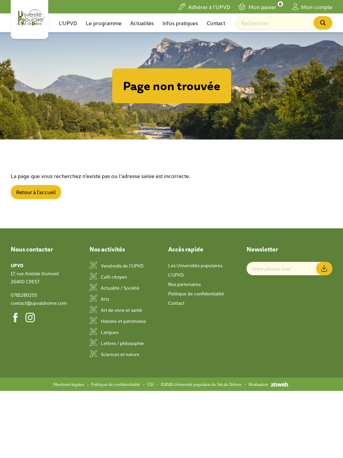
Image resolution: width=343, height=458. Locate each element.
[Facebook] (15, 317)
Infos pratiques (180, 22)
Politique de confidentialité (196, 293)
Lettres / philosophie (122, 343)
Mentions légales (68, 384)
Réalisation (258, 384)
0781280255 (24, 294)
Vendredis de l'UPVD (122, 265)
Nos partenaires (184, 284)
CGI (150, 384)
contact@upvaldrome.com (39, 302)
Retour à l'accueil (36, 192)
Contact (216, 22)
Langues (109, 332)
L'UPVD (68, 22)
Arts (104, 298)
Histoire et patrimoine (123, 321)
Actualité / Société (119, 287)
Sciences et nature (119, 354)
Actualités (142, 22)
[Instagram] (30, 317)
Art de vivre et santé (121, 309)
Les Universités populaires (195, 265)
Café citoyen (113, 276)
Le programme (104, 22)
